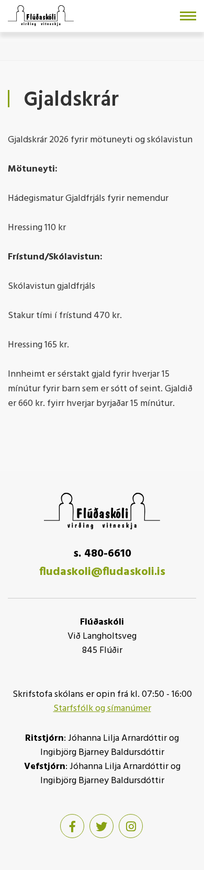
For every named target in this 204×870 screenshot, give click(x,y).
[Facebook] (72, 826)
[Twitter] (101, 826)
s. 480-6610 (102, 554)
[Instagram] (131, 826)
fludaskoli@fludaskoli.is (102, 572)
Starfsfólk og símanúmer (102, 708)
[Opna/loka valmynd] (188, 16)
